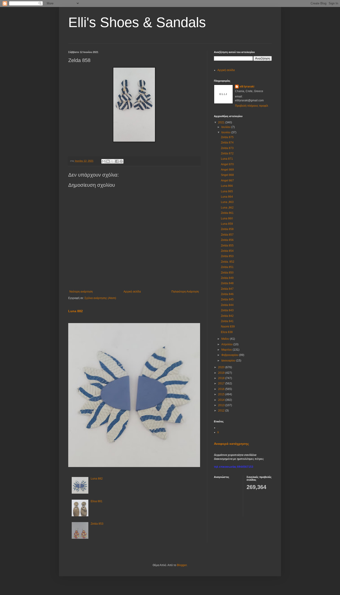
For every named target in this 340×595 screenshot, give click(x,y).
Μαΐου (225, 338)
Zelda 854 (227, 250)
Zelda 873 (227, 148)
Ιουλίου (226, 127)
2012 (221, 410)
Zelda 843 (227, 310)
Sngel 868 (227, 175)
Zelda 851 (227, 267)
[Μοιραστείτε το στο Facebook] (116, 161)
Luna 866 (227, 185)
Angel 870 (227, 164)
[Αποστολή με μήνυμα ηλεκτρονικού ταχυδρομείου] (103, 161)
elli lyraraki (247, 86)
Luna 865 (227, 191)
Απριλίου (227, 344)
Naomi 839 (228, 326)
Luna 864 (227, 196)
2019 (221, 372)
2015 (221, 394)
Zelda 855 (227, 245)
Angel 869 (227, 169)
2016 (221, 389)
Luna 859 (227, 223)
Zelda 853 (97, 523)
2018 (221, 378)
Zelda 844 (227, 305)
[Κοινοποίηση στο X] (112, 161)
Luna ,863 (227, 202)
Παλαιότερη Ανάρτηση (185, 291)
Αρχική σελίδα (132, 291)
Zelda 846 (227, 294)
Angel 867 (227, 180)
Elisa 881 (96, 501)
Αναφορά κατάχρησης (231, 443)
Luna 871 (227, 158)
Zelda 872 (227, 153)
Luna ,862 (227, 207)
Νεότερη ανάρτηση (81, 291)
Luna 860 (227, 218)
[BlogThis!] (108, 161)
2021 (221, 122)
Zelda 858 (227, 229)
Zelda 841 (227, 321)
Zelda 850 (227, 272)
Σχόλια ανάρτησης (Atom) (100, 298)
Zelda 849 (227, 278)
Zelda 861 (227, 213)
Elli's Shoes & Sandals (137, 22)
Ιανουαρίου (228, 360)
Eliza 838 (227, 332)
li (218, 432)
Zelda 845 (227, 299)
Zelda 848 (227, 283)
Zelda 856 (227, 240)
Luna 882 (75, 311)
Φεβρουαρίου (230, 355)
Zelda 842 (227, 316)
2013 (221, 405)
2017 (221, 383)
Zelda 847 (227, 288)
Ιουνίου (226, 132)
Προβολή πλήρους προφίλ (251, 105)
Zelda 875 (227, 137)
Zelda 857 (227, 234)
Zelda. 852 (227, 261)
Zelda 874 (227, 142)
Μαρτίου (227, 349)
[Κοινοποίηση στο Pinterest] (121, 161)
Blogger (182, 565)
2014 (221, 400)
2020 (221, 367)
